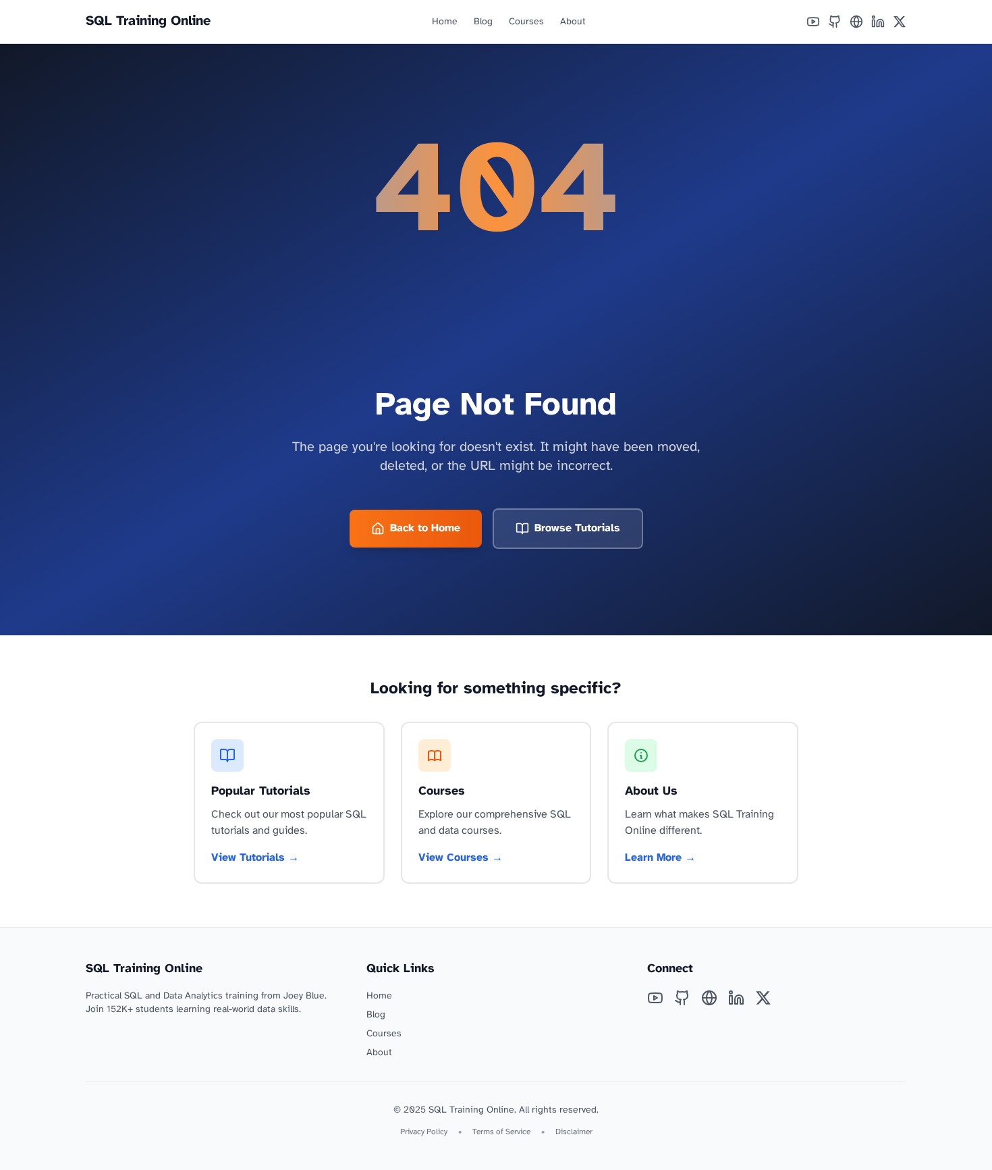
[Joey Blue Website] (856, 21)
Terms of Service (501, 1131)
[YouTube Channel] (813, 21)
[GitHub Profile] (835, 21)
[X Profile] (899, 21)
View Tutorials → (255, 857)
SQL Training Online (148, 21)
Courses (526, 22)
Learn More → (660, 857)
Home (445, 22)
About (573, 22)
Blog (483, 22)
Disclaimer (574, 1131)
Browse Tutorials (577, 528)
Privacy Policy (423, 1131)
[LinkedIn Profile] (878, 21)
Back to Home (425, 528)
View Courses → (460, 857)
